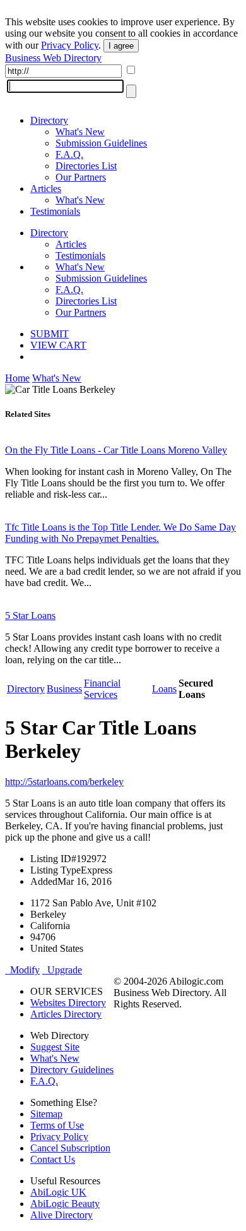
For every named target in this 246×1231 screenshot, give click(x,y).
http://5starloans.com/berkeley (64, 781)
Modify (22, 969)
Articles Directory (66, 1014)
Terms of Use (57, 1125)
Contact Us (52, 1159)
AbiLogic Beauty (65, 1203)
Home (17, 378)
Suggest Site (54, 1047)
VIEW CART (58, 345)
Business (64, 688)
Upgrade (62, 969)
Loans (164, 688)
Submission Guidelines (101, 143)
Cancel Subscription (70, 1148)
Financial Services (102, 689)
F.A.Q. (69, 154)
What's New (80, 131)
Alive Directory (61, 1215)
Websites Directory (68, 1002)
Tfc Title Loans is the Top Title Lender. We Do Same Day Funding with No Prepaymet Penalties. (120, 533)
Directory (49, 120)
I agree (121, 46)
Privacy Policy (69, 45)
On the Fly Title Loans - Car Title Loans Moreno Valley (116, 450)
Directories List (86, 165)
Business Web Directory (53, 57)
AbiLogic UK (58, 1192)
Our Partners (81, 177)
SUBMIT (49, 333)
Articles (45, 188)
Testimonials (55, 211)
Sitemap (46, 1113)
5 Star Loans (30, 615)
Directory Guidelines (72, 1069)
